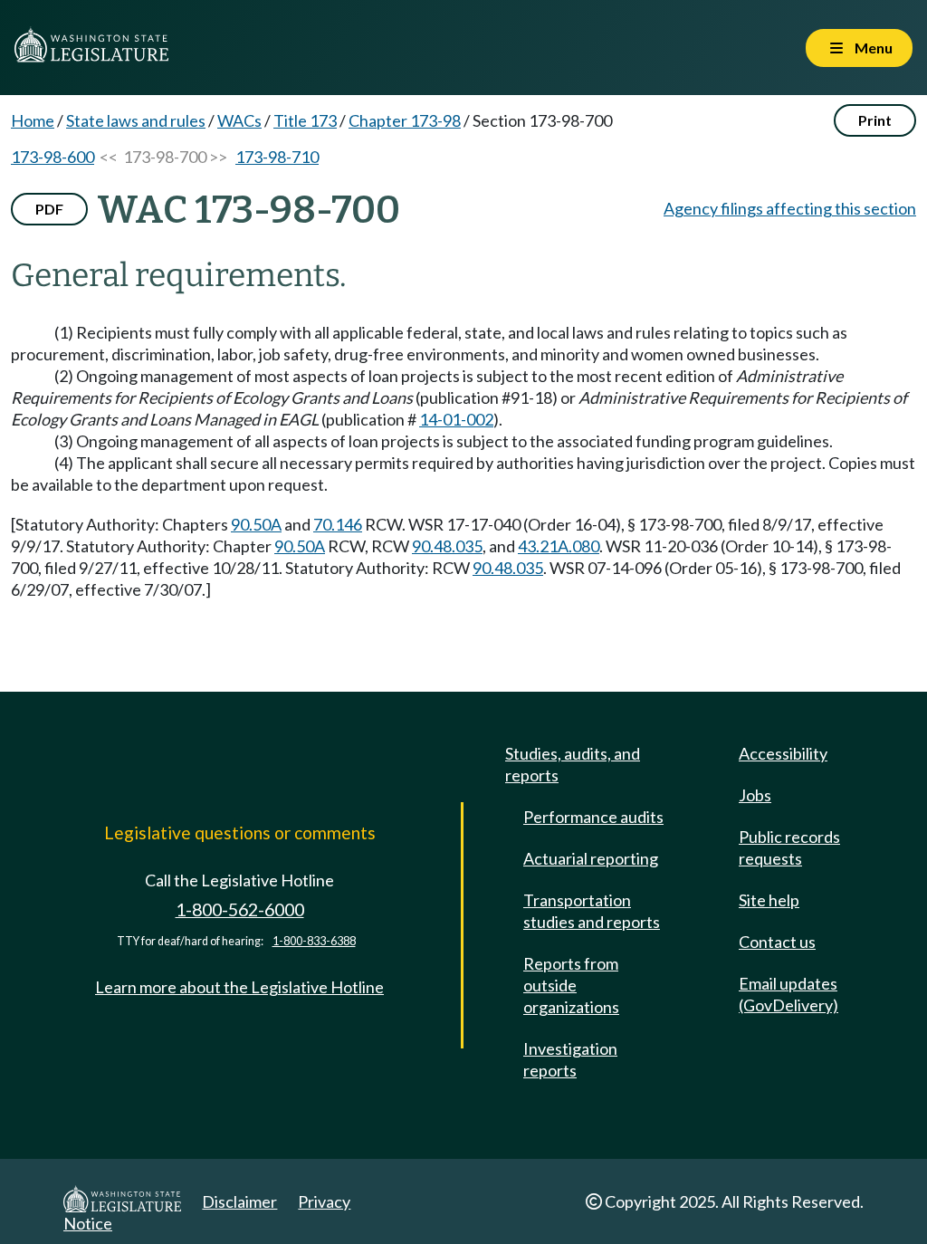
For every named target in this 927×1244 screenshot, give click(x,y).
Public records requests (789, 847)
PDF (49, 208)
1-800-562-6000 (240, 909)
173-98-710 (277, 157)
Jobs (755, 795)
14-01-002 (456, 419)
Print (875, 120)
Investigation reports (570, 1059)
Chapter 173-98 (405, 120)
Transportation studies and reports (591, 911)
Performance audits (593, 817)
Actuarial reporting (590, 858)
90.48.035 (447, 546)
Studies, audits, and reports (572, 764)
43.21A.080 (558, 546)
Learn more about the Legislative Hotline (239, 987)
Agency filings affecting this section (790, 208)
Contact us (777, 942)
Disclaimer (239, 1201)
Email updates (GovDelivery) (788, 994)
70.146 (337, 524)
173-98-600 (52, 157)
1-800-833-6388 (314, 941)
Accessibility (783, 753)
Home (32, 120)
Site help (769, 900)
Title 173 (305, 120)
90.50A (256, 524)
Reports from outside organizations (571, 985)
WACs (239, 120)
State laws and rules (135, 120)
